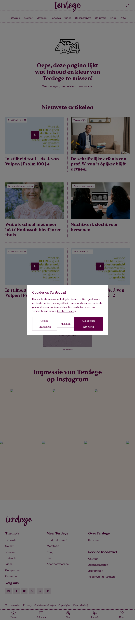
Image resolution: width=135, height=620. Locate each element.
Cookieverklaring (66, 311)
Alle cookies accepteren (88, 323)
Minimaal (65, 323)
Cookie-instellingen (45, 323)
